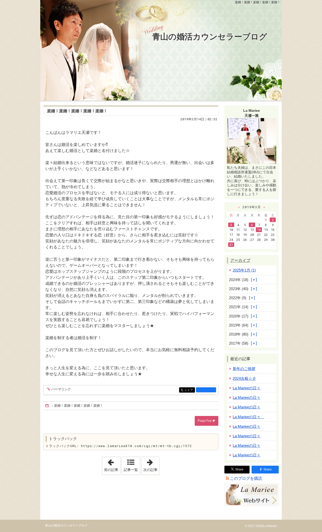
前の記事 (112, 464)
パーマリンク (61, 389)
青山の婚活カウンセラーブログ (209, 36)
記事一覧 (131, 470)
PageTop (205, 420)
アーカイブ (240, 260)
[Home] (47, 405)
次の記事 (151, 464)
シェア (189, 390)
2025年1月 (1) (244, 270)
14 (259, 230)
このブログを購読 (246, 478)
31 (231, 245)
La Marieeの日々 (246, 388)
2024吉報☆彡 (244, 378)
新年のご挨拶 (244, 368)
